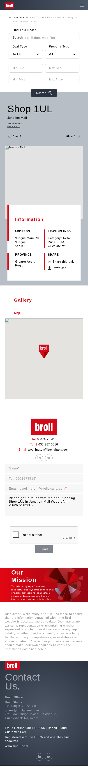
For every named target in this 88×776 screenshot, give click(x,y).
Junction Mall (17, 117)
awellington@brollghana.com (48, 449)
